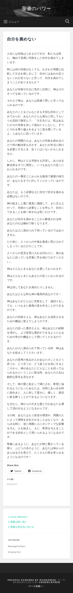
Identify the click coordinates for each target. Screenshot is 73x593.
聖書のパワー (36, 8)
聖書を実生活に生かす (22, 527)
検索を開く (66, 22)
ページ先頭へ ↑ (36, 586)
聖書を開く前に (18, 522)
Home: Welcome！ (19, 516)
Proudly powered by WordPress (31, 580)
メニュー (13, 21)
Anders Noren (49, 582)
